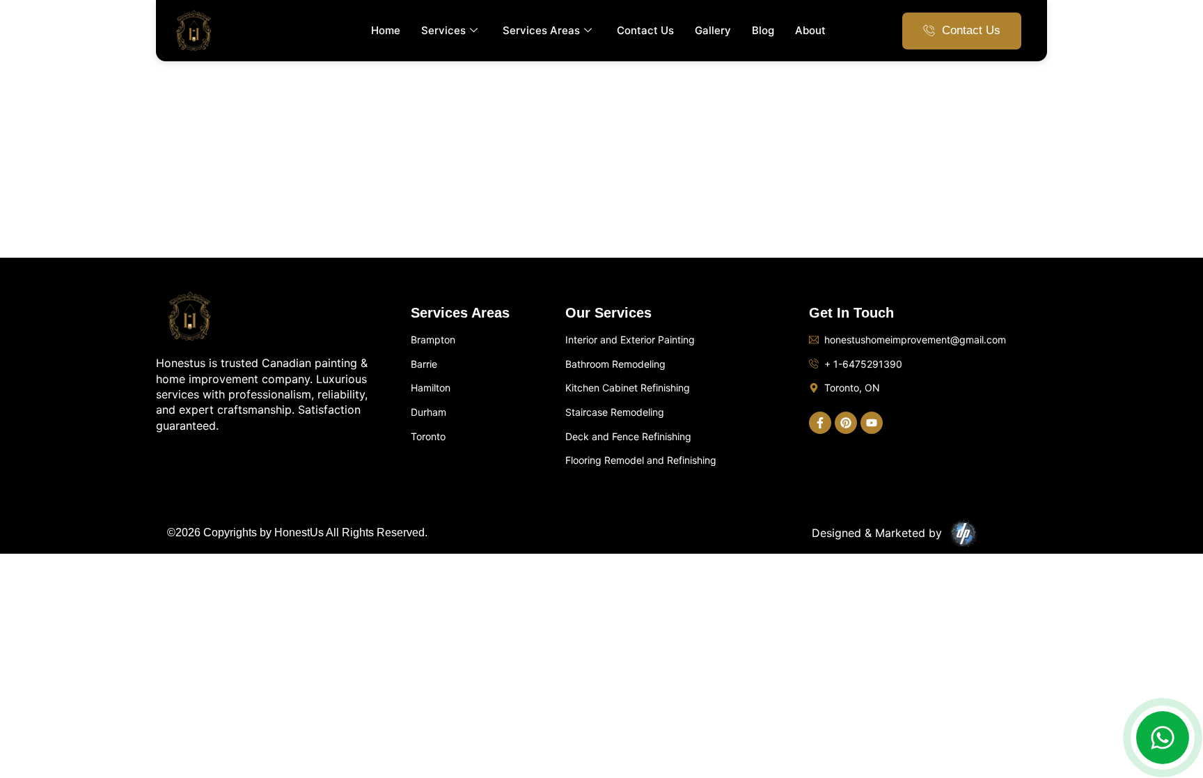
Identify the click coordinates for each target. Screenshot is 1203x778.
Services (443, 30)
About (810, 30)
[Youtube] (871, 423)
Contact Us (645, 30)
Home (385, 30)
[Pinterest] (846, 423)
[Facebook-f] (820, 423)
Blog (763, 30)
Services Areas (541, 30)
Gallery (713, 30)
